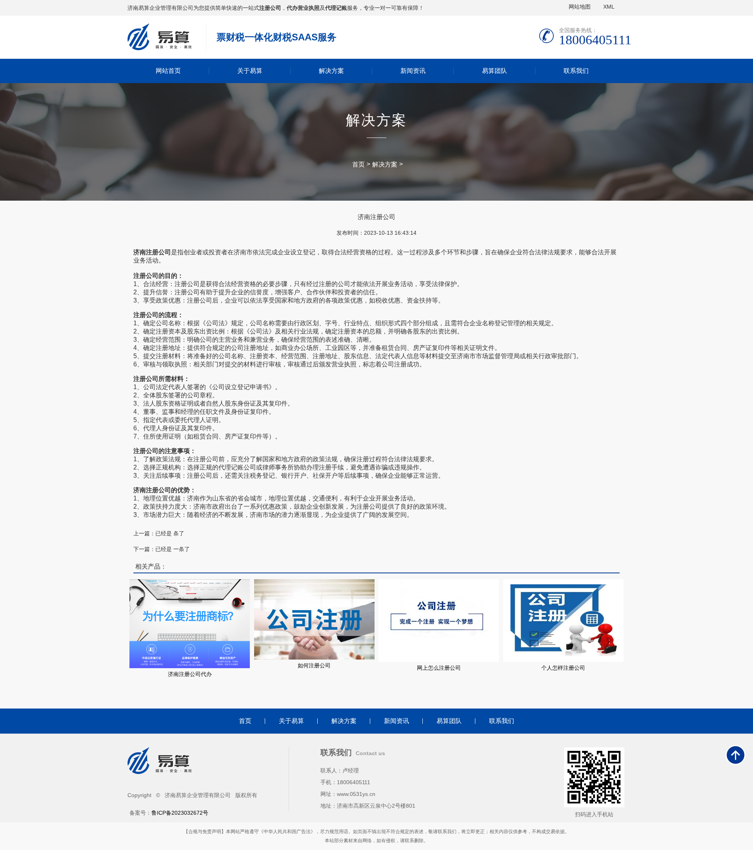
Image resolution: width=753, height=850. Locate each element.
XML (609, 7)
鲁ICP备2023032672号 (179, 813)
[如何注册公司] (314, 619)
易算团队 (494, 70)
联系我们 (576, 70)
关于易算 (249, 70)
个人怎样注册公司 (563, 668)
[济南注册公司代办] (189, 623)
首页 (358, 164)
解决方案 (331, 70)
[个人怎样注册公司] (563, 620)
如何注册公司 (314, 665)
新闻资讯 (413, 70)
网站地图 (580, 7)
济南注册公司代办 (190, 674)
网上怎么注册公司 (439, 668)
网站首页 (168, 70)
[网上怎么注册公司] (438, 620)
